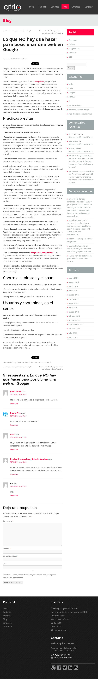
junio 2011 (73, 337)
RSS (70, 57)
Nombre (7, 548)
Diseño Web (15, 413)
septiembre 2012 (76, 324)
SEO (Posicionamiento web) (80, 114)
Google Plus (74, 48)
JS (69, 101)
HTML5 (72, 97)
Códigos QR (56, 623)
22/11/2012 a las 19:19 (18, 394)
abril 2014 (73, 307)
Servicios (55, 6)
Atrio (71, 84)
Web (5, 564)
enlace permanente (45, 362)
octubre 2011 (74, 329)
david (12, 434)
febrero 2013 (74, 316)
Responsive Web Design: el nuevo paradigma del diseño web (51, 32)
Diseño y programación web (64, 608)
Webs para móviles (60, 619)
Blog (65, 6)
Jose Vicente (15, 391)
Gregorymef (74, 148)
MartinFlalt (73, 141)
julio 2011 (73, 333)
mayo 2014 (73, 303)
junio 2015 (73, 286)
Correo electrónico (10, 556)
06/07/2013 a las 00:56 (18, 416)
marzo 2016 (74, 282)
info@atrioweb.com (62, 657)
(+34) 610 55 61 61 (61, 655)
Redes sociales (75, 105)
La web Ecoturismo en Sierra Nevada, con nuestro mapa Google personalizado (79, 249)
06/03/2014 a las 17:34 (18, 437)
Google (27, 362)
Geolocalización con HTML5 (81, 137)
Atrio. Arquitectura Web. (12, 7)
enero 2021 (73, 278)
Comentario (8, 521)
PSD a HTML (57, 626)
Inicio (31, 6)
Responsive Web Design (79, 109)
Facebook (73, 40)
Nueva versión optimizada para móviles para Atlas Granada (79, 259)
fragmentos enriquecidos (42, 252)
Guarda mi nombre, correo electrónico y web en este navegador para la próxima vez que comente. (30, 576)
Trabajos (42, 6)
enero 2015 (73, 299)
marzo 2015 (74, 295)
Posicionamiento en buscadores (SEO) (69, 612)
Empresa (76, 6)
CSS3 (71, 88)
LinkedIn (72, 52)
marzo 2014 (74, 312)
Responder (14, 404)
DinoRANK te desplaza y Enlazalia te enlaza (29, 459)
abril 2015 (73, 290)
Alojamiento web (59, 630)
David (25, 59)
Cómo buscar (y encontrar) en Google (17, 31)
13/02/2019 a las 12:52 (18, 462)
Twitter (72, 44)
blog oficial (39, 81)
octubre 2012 (74, 320)
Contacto (89, 6)
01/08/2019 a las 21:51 (18, 486)
